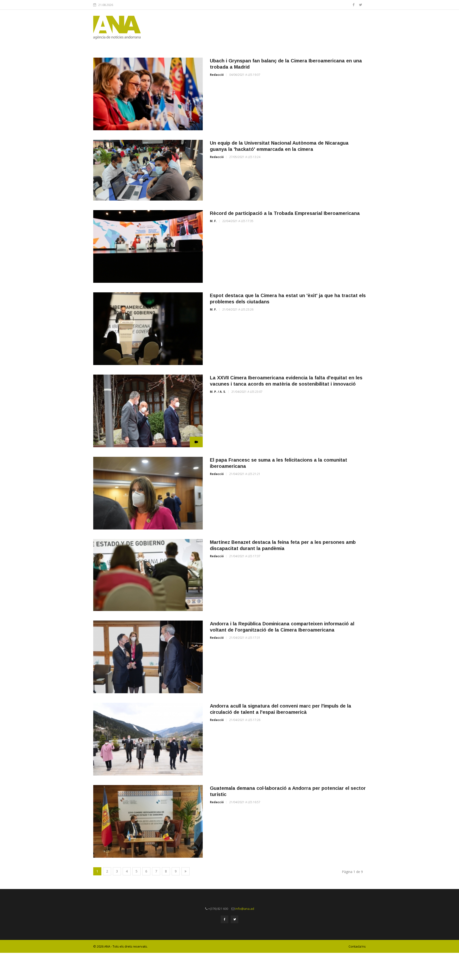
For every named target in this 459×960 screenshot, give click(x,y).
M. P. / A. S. (218, 392)
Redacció (217, 75)
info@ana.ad (244, 908)
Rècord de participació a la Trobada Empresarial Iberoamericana (285, 213)
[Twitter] (360, 4)
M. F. (213, 221)
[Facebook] (354, 4)
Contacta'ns (357, 946)
